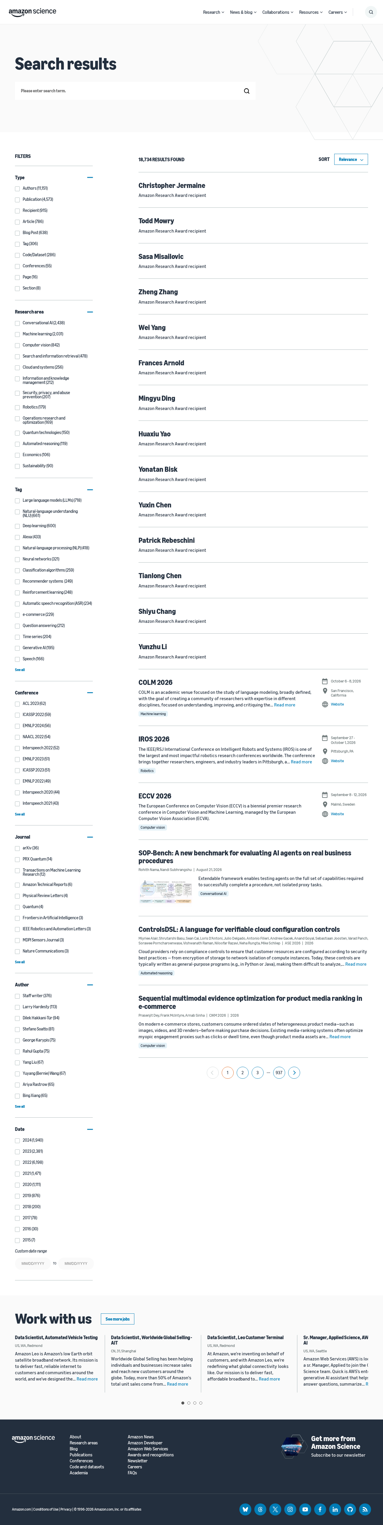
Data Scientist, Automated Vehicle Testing (56, 1337)
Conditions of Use (45, 1509)
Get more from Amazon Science (335, 1442)
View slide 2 (188, 1403)
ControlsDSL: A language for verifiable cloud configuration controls (239, 929)
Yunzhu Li (153, 646)
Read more (284, 704)
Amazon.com (21, 1509)
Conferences (81, 1460)
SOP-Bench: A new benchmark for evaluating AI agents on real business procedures (245, 857)
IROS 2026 (154, 739)
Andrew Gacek (281, 938)
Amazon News (141, 1436)
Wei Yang (152, 327)
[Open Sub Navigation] (223, 12)
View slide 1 (182, 1403)
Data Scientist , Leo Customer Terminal (245, 1337)
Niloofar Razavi (226, 943)
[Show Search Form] (371, 12)
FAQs (132, 1472)
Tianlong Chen (160, 575)
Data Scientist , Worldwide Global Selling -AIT (151, 1340)
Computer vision (153, 827)
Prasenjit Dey (149, 1015)
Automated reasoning (156, 973)
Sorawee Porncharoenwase (160, 943)
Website (337, 704)
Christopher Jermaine (172, 185)
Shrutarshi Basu (172, 938)
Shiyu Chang (157, 611)
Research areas (84, 1442)
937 (279, 1072)
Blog (74, 1448)
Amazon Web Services (148, 1448)
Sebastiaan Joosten (331, 938)
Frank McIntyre (172, 1015)
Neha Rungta (249, 943)
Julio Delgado (234, 938)
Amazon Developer (145, 1442)
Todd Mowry (156, 220)
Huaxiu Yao (155, 434)
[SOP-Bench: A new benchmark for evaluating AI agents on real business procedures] (165, 892)
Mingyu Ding (157, 398)
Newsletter (138, 1460)
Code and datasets (87, 1466)
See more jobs (118, 1318)
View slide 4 (200, 1403)
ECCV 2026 (155, 796)
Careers (336, 12)
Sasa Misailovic (161, 256)
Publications (81, 1454)
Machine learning (153, 714)
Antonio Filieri (258, 938)
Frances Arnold (161, 362)
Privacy (66, 1509)
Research (211, 12)
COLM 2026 (156, 682)
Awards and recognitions (151, 1454)
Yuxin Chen (155, 505)
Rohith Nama (149, 869)
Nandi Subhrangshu (176, 869)
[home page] (32, 11)
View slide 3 (194, 1403)
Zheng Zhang (158, 291)
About (75, 1436)
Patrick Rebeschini (167, 540)
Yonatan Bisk (158, 469)
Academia (79, 1472)
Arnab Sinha (195, 1015)
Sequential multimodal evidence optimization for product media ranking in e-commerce (250, 1002)
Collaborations (275, 12)
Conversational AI (213, 893)
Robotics (147, 770)
